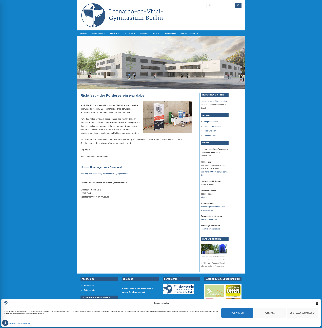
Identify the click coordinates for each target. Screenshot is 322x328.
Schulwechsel (209, 135)
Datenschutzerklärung (24, 323)
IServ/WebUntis (170, 33)
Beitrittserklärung (110, 173)
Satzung (84, 173)
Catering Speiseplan (212, 126)
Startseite (83, 33)
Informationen (206, 197)
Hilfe (155, 33)
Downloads (144, 33)
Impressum (89, 285)
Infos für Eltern (210, 131)
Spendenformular (125, 173)
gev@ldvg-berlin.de (209, 219)
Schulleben (128, 33)
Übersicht (204, 257)
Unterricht (113, 33)
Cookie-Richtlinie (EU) (189, 33)
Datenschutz (89, 290)
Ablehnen (270, 313)
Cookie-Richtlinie (10, 323)
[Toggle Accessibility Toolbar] (5, 323)
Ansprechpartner (211, 122)
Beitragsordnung (95, 173)
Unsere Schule (97, 33)
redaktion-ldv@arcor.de (210, 229)
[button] (317, 303)
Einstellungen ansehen (302, 313)
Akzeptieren (237, 313)
